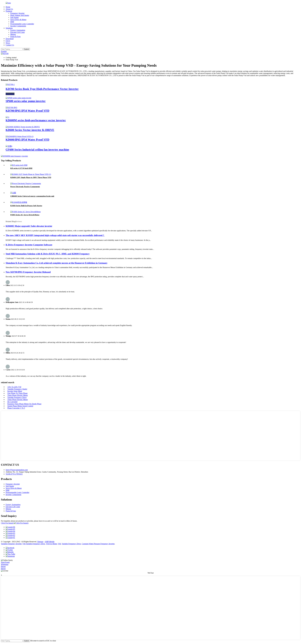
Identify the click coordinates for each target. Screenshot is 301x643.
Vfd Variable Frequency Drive (33, 544)
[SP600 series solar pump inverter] (18, 98)
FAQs (8, 41)
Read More (10, 94)
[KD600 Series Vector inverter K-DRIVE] (23, 127)
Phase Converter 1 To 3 (16, 408)
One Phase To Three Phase (17, 393)
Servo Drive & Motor (18, 20)
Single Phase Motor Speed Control (20, 406)
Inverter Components (18, 26)
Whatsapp (4, 564)
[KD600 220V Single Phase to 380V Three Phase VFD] (30, 174)
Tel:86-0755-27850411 (14, 474)
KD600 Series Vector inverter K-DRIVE (30, 129)
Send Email (5, 562)
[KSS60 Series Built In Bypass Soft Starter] (18, 202)
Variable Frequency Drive (17, 397)
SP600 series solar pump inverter (26, 101)
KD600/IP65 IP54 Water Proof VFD (27, 139)
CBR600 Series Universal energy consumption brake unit (32, 196)
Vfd (59, 544)
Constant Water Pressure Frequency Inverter (98, 544)
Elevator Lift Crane (17, 32)
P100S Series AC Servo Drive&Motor (24, 215)
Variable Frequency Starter (17, 389)
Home (8, 7)
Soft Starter (14, 17)
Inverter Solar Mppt (14, 391)
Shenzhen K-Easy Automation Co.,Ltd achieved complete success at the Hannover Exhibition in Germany (56, 263)
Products (9, 11)
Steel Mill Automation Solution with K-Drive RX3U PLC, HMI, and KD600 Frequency (48, 254)
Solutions (9, 28)
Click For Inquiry (7, 523)
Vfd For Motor (51, 544)
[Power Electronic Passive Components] (25, 183)
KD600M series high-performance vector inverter (36, 120)
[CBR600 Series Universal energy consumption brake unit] (13, 193)
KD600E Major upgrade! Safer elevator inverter (29, 226)
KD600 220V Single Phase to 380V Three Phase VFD (30, 177)
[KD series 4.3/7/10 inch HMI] (18, 165)
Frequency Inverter (17, 13)
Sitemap (40, 542)
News (8, 43)
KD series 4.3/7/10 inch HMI (21, 168)
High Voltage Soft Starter (19, 15)
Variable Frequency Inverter (11, 544)
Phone (3, 567)
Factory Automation (17, 30)
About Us (9, 9)
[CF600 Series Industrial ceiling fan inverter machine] (9, 146)
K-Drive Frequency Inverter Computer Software (29, 244)
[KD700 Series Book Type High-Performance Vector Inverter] (10, 84)
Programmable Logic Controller (22, 24)
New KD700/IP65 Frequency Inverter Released (28, 272)
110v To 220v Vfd (14, 387)
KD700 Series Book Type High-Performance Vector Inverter (42, 88)
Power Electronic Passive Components (25, 187)
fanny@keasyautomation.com (17, 470)
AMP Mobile (49, 542)
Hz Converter (12, 402)
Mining (13, 34)
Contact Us (10, 45)
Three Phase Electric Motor (17, 395)
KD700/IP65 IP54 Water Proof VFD (27, 110)
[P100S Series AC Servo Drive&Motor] (25, 212)
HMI (12, 22)
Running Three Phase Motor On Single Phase (24, 404)
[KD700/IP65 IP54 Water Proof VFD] (11, 108)
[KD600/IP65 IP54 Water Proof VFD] (20, 136)
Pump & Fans (15, 37)
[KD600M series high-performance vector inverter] (7, 117)
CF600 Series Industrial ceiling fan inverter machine (37, 149)
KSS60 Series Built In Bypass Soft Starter (26, 206)
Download (10, 39)
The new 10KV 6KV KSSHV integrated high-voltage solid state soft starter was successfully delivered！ (55, 235)
